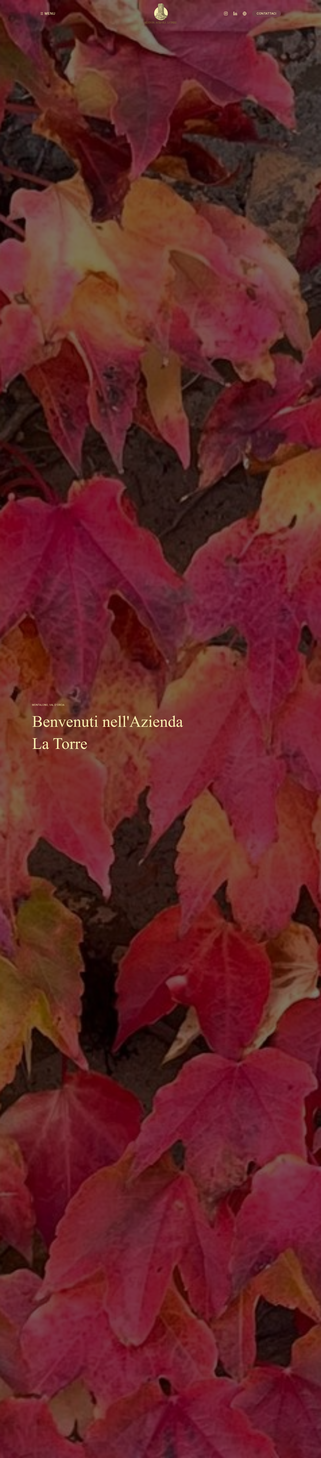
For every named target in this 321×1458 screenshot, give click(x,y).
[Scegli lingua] (245, 14)
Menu (49, 14)
